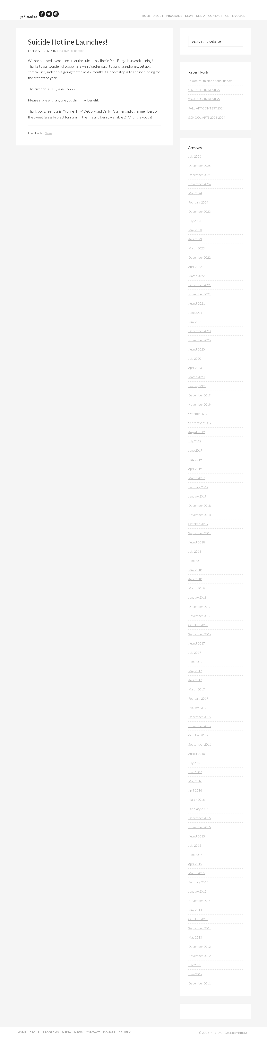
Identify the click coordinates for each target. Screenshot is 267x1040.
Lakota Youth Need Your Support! (210, 80)
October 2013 (198, 919)
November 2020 (199, 340)
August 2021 (196, 303)
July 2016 (194, 763)
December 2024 (199, 175)
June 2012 (195, 974)
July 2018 (194, 551)
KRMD (242, 1032)
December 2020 (199, 331)
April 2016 (195, 790)
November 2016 (199, 726)
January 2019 (197, 496)
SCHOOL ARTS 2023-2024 (206, 117)
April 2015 (195, 864)
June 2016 (195, 772)
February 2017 (198, 698)
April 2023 (195, 239)
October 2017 (198, 625)
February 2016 (198, 808)
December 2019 (199, 395)
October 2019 (198, 413)
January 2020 (197, 386)
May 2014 (195, 910)
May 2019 (195, 459)
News (189, 15)
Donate (109, 1032)
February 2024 (198, 202)
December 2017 (199, 606)
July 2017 (194, 652)
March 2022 (196, 276)
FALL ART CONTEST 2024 (206, 108)
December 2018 (199, 505)
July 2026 (194, 156)
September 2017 (199, 634)
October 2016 (198, 735)
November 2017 (199, 616)
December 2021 (199, 285)
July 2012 (194, 965)
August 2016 (196, 753)
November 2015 (199, 827)
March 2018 (196, 588)
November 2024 (199, 184)
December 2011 (199, 983)
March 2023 (196, 248)
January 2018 (197, 597)
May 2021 (195, 322)
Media (200, 15)
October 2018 (198, 524)
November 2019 (199, 404)
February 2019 (198, 487)
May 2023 (195, 230)
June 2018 (195, 560)
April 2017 (195, 680)
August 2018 (196, 542)
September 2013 (199, 928)
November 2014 (199, 900)
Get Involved (235, 15)
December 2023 (199, 211)
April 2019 (195, 469)
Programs (174, 15)
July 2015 (194, 845)
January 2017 (197, 707)
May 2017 (195, 671)
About (158, 15)
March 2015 (196, 873)
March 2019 (196, 478)
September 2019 (199, 423)
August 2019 (196, 432)
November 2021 (199, 294)
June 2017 (195, 661)
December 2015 (199, 818)
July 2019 (194, 441)
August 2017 (196, 643)
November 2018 (199, 514)
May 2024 (195, 193)
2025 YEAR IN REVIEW (204, 90)
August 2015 (196, 836)
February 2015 (198, 882)
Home (146, 15)
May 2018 (195, 570)
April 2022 (195, 266)
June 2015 (195, 854)
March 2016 (196, 799)
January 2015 (197, 891)
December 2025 (199, 165)
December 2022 (199, 257)
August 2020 (196, 349)
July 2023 (194, 220)
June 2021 (195, 312)
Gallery (124, 1032)
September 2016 (199, 744)
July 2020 (194, 358)
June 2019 (195, 450)
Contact (215, 15)
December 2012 (199, 946)
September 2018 (199, 533)
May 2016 (195, 781)
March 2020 (196, 377)
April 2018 (195, 579)
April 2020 (195, 367)
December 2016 (199, 717)
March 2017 (196, 689)
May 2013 (195, 937)
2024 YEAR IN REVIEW (204, 99)
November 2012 (199, 956)
